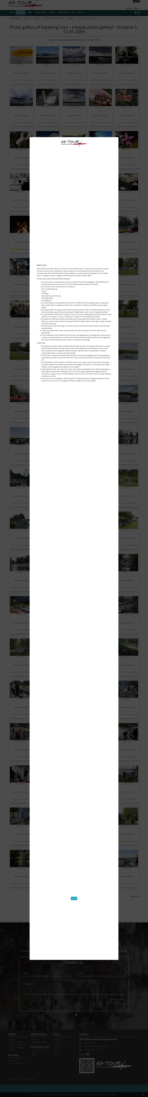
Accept (74, 898)
